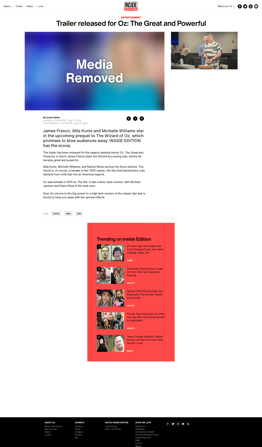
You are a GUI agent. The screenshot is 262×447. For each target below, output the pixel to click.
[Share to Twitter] (135, 119)
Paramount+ (140, 426)
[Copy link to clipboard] (141, 119)
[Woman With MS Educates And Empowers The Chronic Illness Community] (131, 298)
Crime (19, 6)
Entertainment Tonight (144, 432)
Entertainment (131, 17)
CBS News (140, 429)
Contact (48, 434)
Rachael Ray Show (143, 437)
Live (40, 6)
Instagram (79, 432)
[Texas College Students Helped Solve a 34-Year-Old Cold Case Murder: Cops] (131, 343)
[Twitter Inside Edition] (245, 6)
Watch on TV (225, 6)
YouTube (78, 434)
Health (130, 283)
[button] (176, 65)
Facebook (79, 426)
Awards (48, 432)
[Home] (131, 6)
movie (56, 213)
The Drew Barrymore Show (146, 434)
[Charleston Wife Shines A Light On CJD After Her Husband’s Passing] (131, 275)
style (68, 213)
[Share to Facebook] (128, 119)
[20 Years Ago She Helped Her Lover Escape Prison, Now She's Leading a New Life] (131, 252)
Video (29, 6)
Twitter (78, 429)
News (7, 6)
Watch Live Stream (113, 429)
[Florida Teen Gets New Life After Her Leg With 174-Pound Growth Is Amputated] (131, 320)
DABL (137, 440)
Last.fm (138, 443)
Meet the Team (51, 429)
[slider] (204, 61)
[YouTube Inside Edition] (256, 6)
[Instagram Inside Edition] (251, 6)
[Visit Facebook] (168, 424)
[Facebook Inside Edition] (240, 6)
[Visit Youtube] (183, 424)
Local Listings (111, 426)
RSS (76, 437)
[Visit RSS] (188, 424)
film (79, 213)
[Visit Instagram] (178, 424)
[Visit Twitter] (173, 424)
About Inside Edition (53, 426)
